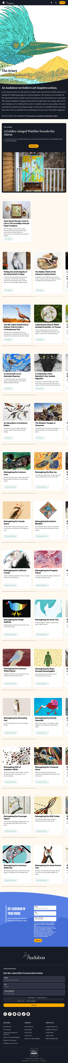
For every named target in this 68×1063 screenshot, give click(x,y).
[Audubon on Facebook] (10, 1014)
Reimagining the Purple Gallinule (16, 618)
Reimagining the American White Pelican (16, 667)
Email (36, 906)
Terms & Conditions (43, 936)
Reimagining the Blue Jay (48, 471)
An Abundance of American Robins (16, 422)
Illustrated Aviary (10, 487)
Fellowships (28, 1029)
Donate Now (50, 1032)
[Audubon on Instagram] (5, 1014)
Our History (7, 1029)
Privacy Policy (41, 924)
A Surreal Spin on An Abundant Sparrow (16, 372)
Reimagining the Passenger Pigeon (16, 815)
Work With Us (29, 1027)
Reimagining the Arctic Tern (48, 618)
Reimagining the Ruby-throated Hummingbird (48, 667)
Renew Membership (52, 1038)
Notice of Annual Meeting (11, 1037)
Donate (62, 2)
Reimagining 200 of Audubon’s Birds (16, 766)
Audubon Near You (52, 1027)
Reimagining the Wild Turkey (48, 815)
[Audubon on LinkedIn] (19, 1014)
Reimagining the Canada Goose (16, 520)
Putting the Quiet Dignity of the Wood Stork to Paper (16, 272)
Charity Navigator (34, 1051)
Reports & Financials (9, 1040)
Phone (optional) (39, 918)
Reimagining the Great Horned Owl (48, 864)
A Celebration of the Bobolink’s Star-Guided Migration (48, 372)
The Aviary (8, 127)
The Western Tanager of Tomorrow (48, 422)
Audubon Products (52, 1029)
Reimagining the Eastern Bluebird (48, 520)
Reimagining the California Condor (16, 569)
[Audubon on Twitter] (14, 1014)
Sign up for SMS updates (32, 1038)
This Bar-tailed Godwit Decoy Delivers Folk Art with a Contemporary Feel (16, 323)
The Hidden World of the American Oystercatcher (48, 272)
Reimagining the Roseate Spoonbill (48, 716)
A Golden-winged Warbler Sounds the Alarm (34, 158)
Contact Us (28, 1035)
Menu (3, 2)
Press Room (28, 1032)
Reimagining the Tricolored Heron (48, 766)
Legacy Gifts (49, 1035)
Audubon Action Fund (10, 1043)
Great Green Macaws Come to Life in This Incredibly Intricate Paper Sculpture (16, 221)
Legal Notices (25, 1061)
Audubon (9, 2)
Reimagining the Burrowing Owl (16, 716)
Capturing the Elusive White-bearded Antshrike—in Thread (48, 323)
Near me (52, 2)
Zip (35, 912)
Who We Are (7, 1027)
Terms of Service (50, 924)
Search (55, 2)
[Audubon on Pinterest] (28, 1014)
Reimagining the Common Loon (16, 471)
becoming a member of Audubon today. (42, 116)
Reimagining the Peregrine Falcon (48, 569)
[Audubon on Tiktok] (24, 1014)
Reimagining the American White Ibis (16, 864)
